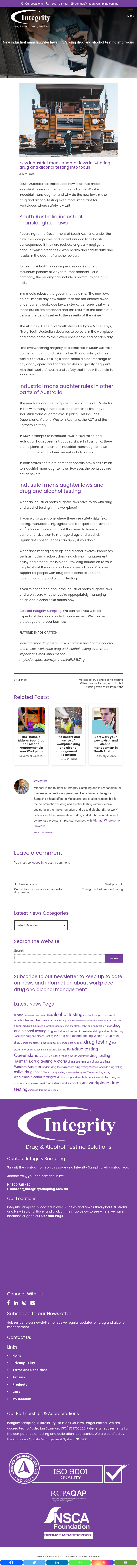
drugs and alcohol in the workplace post (42, 1042)
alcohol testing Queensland (99, 1015)
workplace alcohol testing (33, 1076)
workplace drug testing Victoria (43, 1089)
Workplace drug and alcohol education (75, 1077)
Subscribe (15, 1322)
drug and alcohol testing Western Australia (89, 1035)
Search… (20, 950)
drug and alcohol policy (76, 1025)
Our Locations (34, 3)
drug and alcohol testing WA (42, 1036)
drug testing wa (79, 1061)
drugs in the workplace (73, 1042)
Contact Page (52, 1216)
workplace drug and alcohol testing (63, 1083)
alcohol (19, 1014)
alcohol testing (67, 1014)
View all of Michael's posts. (44, 832)
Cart (16, 1392)
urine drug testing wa (76, 1072)
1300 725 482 (59, 3)
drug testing (97, 1041)
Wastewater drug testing (98, 1072)
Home (16, 1355)
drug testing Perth (63, 1049)
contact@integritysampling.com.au (96, 3)
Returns (18, 1377)
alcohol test (46, 1015)
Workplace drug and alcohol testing (100, 680)
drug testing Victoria (49, 1061)
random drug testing (53, 1067)
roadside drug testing (110, 1067)
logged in (38, 862)
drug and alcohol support (100, 1025)
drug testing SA (46, 1056)
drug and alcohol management (49, 1025)
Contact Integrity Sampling (40, 611)
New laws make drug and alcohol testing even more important (102, 685)
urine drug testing (55, 1072)
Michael (22, 680)
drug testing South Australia (71, 1056)
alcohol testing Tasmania (31, 1020)
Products (19, 1384)
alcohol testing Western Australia (89, 1020)
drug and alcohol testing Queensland (71, 1031)
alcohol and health (32, 1015)
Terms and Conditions (29, 1370)
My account (22, 1399)
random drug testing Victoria (81, 1067)
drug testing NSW (41, 1049)
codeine (107, 1020)
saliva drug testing (29, 1071)
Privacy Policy (23, 1363)
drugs (18, 1042)
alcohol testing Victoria (62, 1020)
